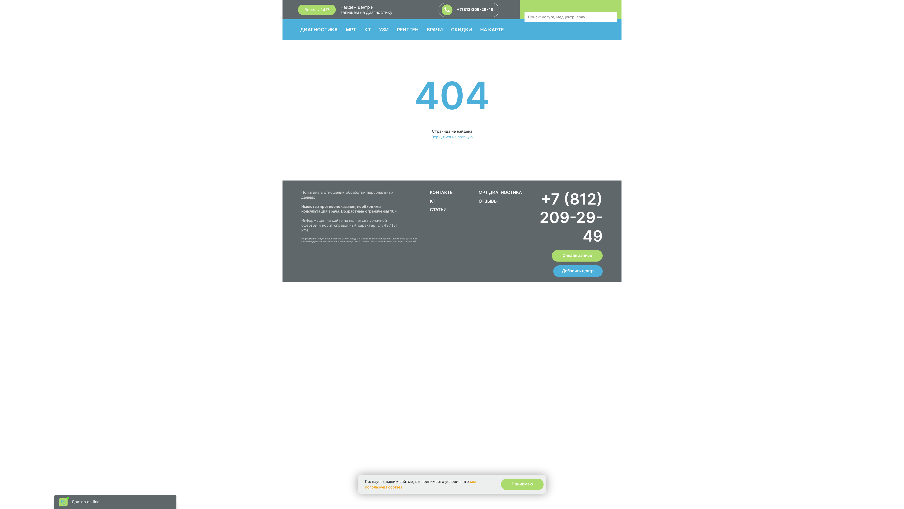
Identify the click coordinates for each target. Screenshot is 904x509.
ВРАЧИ (435, 30)
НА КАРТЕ (492, 30)
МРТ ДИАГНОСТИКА (500, 192)
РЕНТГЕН (408, 30)
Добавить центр (578, 270)
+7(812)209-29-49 (474, 9)
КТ (367, 30)
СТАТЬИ (438, 209)
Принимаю (522, 484)
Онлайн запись (577, 255)
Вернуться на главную (452, 137)
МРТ (351, 30)
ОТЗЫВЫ (488, 201)
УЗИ (384, 30)
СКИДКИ (461, 30)
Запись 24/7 (316, 9)
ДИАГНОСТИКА (319, 30)
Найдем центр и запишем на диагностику (366, 10)
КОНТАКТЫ (442, 192)
